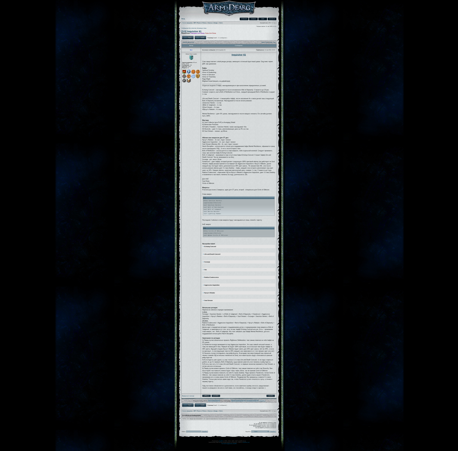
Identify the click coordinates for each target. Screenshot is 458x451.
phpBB (221, 441)
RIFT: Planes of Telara (200, 23)
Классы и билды (213, 23)
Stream (244, 19)
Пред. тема (264, 42)
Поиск (272, 19)
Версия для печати (188, 42)
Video (253, 19)
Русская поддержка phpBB (229, 443)
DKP (262, 19)
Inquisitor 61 (239, 54)
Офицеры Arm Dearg (197, 33)
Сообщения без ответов (188, 28)
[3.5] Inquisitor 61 (191, 31)
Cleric (221, 23)
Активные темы (201, 28)
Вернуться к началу (188, 396)
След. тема (272, 42)
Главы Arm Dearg (210, 33)
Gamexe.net (246, 442)
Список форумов (187, 23)
